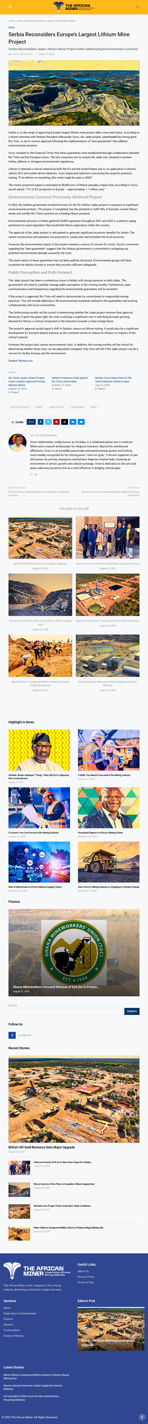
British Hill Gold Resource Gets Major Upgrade (40, 563)
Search (12, 1005)
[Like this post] (32, 422)
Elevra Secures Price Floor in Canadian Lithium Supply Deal (64, 1184)
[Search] (138, 7)
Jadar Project (56, 407)
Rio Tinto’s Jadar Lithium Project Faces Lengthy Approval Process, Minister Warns (27, 381)
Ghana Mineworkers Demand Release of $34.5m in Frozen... (56, 987)
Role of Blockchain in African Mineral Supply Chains (35, 887)
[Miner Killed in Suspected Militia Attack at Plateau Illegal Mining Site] (40, 656)
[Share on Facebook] (40, 422)
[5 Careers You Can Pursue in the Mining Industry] (39, 807)
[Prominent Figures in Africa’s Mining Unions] (109, 807)
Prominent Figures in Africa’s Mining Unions (100, 832)
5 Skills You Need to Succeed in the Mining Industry (104, 775)
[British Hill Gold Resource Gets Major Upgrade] (40, 537)
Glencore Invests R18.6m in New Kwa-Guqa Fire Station (108, 563)
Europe (39, 407)
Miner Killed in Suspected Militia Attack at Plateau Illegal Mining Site (68, 1227)
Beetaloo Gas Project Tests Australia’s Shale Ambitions (107, 620)
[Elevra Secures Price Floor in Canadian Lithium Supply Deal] (40, 595)
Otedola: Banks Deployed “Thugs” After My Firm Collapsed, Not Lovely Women (38, 777)
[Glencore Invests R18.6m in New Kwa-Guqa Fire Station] (108, 537)
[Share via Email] (81, 422)
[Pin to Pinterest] (56, 422)
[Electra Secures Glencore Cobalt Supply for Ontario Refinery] (108, 656)
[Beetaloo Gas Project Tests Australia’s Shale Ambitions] (108, 595)
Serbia (93, 407)
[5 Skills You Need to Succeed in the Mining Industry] (109, 750)
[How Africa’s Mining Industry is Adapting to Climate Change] (109, 862)
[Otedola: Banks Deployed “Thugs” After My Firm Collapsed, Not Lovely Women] (39, 750)
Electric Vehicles (20, 407)
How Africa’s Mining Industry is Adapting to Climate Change (108, 887)
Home (11, 20)
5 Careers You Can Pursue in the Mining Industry (33, 832)
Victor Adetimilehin (22, 54)
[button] (11, 952)
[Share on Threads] (64, 422)
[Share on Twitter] (48, 422)
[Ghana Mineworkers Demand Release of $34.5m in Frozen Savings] (74, 952)
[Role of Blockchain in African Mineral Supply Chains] (39, 862)
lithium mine (77, 407)
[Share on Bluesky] (72, 422)
